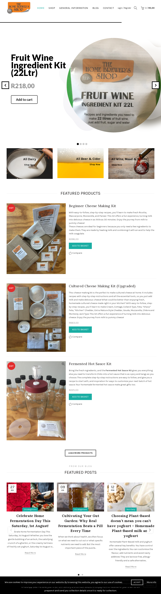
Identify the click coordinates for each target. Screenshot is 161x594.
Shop (52, 7)
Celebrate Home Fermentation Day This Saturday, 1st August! (30, 521)
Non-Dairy (131, 509)
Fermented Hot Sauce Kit (90, 364)
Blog (95, 7)
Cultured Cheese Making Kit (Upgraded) (102, 286)
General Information (73, 7)
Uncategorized (30, 509)
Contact (108, 7)
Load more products (80, 453)
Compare (77, 253)
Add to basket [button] (80, 245)
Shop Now (95, 164)
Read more (30, 552)
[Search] (135, 8)
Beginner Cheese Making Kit (92, 206)
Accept (137, 582)
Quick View (63, 206)
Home (40, 7)
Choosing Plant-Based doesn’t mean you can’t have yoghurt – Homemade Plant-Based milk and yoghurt (130, 526)
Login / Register (124, 8)
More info (151, 582)
